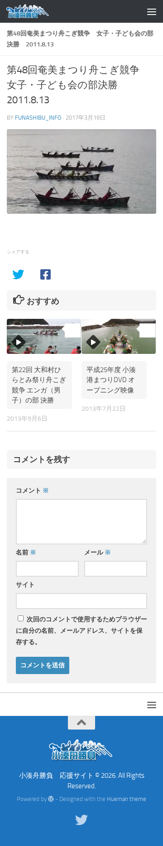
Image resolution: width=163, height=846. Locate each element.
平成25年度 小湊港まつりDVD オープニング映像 (111, 380)
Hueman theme (126, 799)
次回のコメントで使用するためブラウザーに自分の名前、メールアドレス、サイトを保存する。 (81, 630)
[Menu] (151, 11)
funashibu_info (38, 117)
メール (97, 552)
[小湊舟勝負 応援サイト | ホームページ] (35, 11)
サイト (25, 585)
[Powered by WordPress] (51, 799)
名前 (26, 552)
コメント (32, 490)
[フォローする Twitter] (81, 820)
